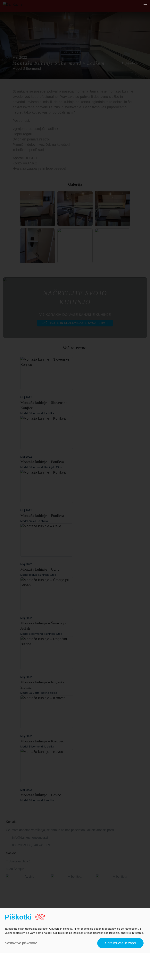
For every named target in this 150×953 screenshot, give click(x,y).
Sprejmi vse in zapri (120, 943)
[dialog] (75, 930)
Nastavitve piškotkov (21, 943)
